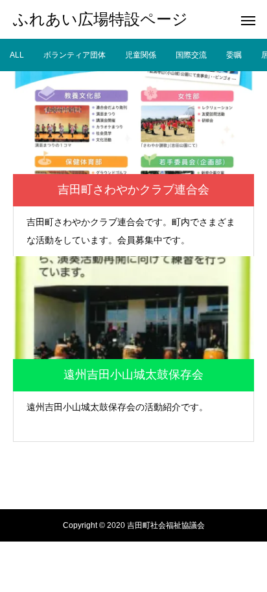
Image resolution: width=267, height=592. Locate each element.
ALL (17, 55)
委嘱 (234, 55)
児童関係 (140, 55)
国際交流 (191, 55)
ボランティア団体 (74, 55)
